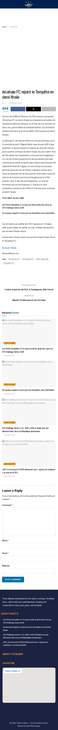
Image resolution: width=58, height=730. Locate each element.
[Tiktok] (52, 710)
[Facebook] (5, 710)
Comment (7, 505)
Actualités (14, 27)
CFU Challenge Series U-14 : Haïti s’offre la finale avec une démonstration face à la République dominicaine (25, 430)
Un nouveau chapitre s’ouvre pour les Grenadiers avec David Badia (28, 213)
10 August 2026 (9, 476)
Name (5, 540)
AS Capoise (28, 259)
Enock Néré (9, 247)
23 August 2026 (9, 394)
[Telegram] (20, 716)
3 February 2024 (15, 103)
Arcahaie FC (14, 259)
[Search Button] (54, 4)
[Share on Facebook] (18, 109)
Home (4, 27)
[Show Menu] (3, 4)
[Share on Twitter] (33, 109)
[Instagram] (35, 710)
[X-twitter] (29, 710)
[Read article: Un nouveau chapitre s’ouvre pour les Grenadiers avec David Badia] (29, 373)
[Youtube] (41, 710)
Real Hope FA (42, 259)
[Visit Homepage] (29, 4)
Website (6, 566)
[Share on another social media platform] (49, 109)
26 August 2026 (9, 355)
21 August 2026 (9, 435)
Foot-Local (9, 343)
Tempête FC (9, 263)
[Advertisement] (29, 59)
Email (5, 553)
